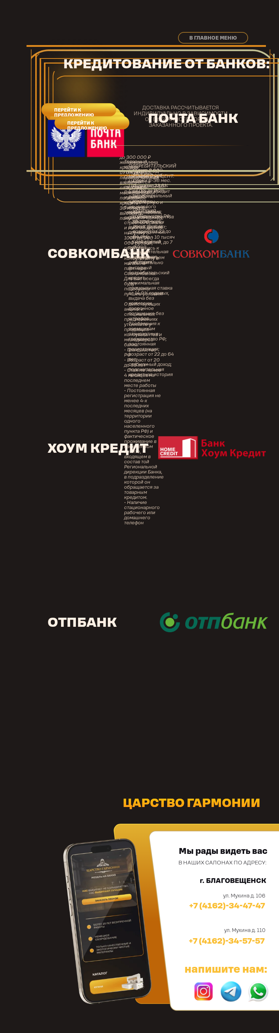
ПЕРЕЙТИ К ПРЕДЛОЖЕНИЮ (74, 113)
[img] (231, 991)
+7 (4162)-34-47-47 (227, 905)
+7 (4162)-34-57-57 (226, 940)
